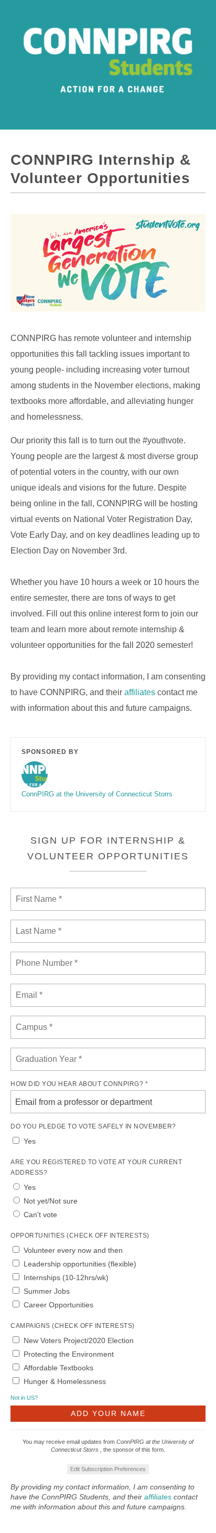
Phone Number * (44, 957)
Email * (28, 989)
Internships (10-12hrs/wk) (66, 1277)
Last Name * (36, 925)
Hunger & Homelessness (65, 1381)
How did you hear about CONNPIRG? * (79, 1084)
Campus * (32, 1021)
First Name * (37, 893)
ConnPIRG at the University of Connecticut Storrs (96, 794)
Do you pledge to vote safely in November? (93, 1126)
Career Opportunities (58, 1305)
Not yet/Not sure (51, 1201)
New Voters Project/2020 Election (79, 1340)
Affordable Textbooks (58, 1368)
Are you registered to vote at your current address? (96, 1167)
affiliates (139, 692)
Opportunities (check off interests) (79, 1235)
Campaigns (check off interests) (72, 1325)
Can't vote (40, 1214)
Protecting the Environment (69, 1354)
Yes (30, 1141)
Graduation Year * (48, 1053)
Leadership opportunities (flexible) (80, 1264)
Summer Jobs (47, 1291)
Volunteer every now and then (73, 1250)
